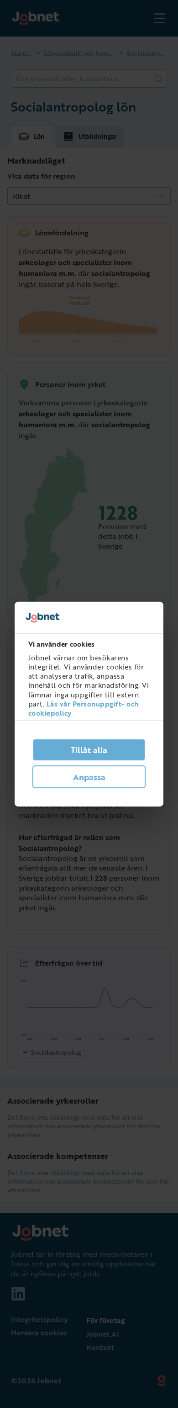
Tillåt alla (89, 750)
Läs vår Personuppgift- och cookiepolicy (83, 708)
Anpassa (89, 777)
